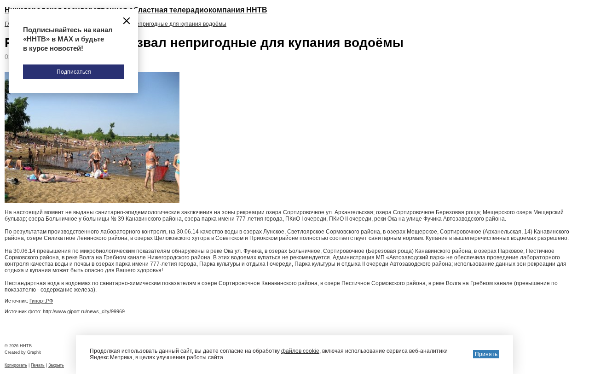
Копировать (16, 365)
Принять (486, 354)
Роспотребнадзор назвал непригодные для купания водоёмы (145, 24)
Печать (38, 365)
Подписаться (74, 72)
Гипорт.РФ (41, 301)
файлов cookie (300, 351)
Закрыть (56, 365)
